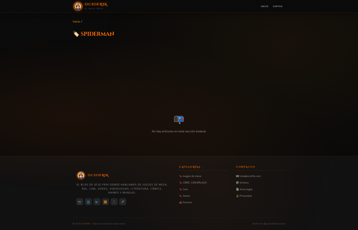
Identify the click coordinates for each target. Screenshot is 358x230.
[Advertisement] (179, 83)
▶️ (105, 202)
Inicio (264, 6)
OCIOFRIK (85, 223)
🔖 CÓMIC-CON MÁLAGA (193, 182)
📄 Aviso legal (244, 189)
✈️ (123, 202)
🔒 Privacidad (244, 195)
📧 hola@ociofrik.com (248, 176)
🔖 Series (184, 195)
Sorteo (277, 6)
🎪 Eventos (185, 202)
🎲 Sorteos (242, 182)
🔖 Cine (183, 189)
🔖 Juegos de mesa (190, 176)
